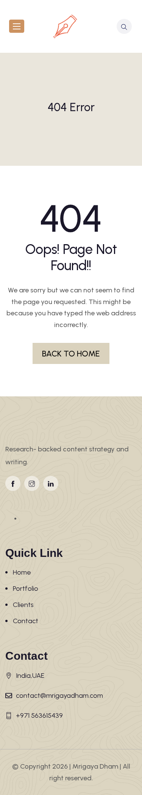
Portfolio (25, 588)
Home (22, 572)
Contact (25, 621)
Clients (23, 605)
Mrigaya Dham (95, 766)
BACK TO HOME (71, 353)
